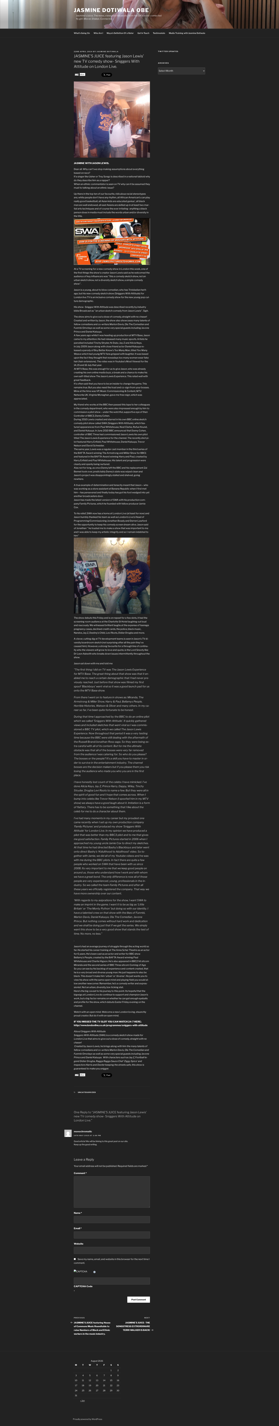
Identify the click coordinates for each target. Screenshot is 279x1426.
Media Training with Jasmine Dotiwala (187, 33)
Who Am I (98, 33)
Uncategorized (87, 1092)
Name (78, 1213)
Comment (80, 1173)
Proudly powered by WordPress (87, 1419)
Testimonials (159, 33)
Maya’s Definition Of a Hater (120, 33)
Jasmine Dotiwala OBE (111, 10)
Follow (81, 74)
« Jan (82, 1400)
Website (78, 1243)
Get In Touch (143, 33)
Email (78, 1228)
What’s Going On (82, 33)
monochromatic (83, 1131)
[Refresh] (94, 1271)
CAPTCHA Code (83, 1286)
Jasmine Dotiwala (108, 52)
